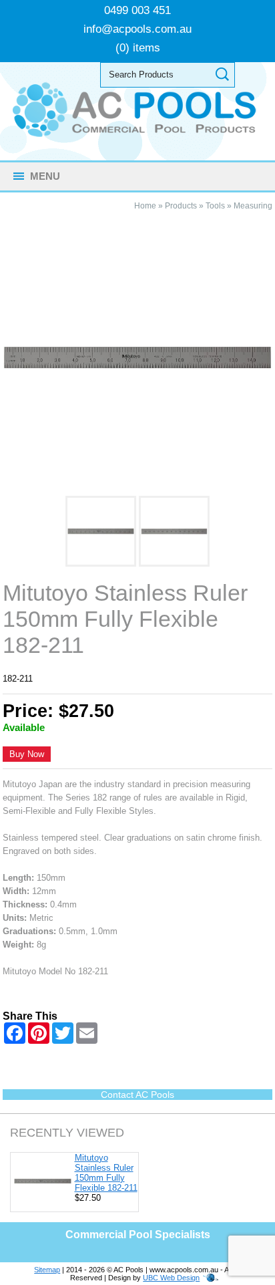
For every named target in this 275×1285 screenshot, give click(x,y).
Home (145, 205)
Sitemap (47, 1270)
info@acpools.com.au (137, 29)
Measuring (253, 205)
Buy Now (26, 754)
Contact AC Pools (137, 1094)
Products (181, 205)
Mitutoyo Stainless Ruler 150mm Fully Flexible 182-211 (106, 1173)
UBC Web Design (171, 1278)
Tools (215, 205)
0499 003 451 (137, 10)
